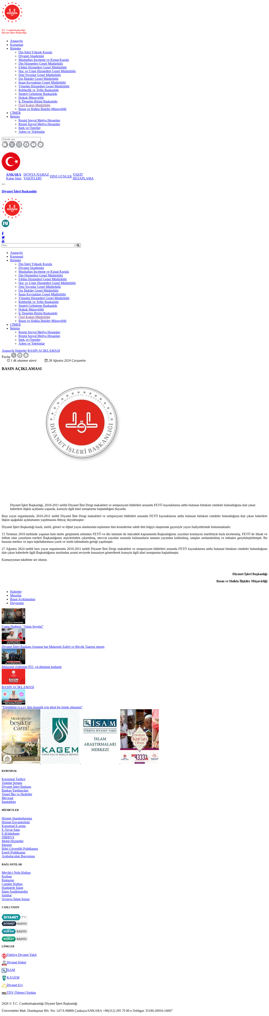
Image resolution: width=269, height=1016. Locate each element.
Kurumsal (16, 44)
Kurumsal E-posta (14, 826)
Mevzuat (7, 798)
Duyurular (17, 603)
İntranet (7, 845)
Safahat (7, 895)
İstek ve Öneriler (29, 128)
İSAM (11, 970)
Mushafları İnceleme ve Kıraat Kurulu (43, 60)
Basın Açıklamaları (22, 599)
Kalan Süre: (14, 176)
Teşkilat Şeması (12, 783)
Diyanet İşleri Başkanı (16, 786)
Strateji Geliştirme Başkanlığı (37, 94)
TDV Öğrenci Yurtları (21, 992)
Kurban (7, 876)
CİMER (15, 113)
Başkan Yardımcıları (15, 790)
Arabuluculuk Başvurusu (18, 856)
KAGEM (13, 977)
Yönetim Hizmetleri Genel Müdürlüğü (43, 86)
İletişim (15, 116)
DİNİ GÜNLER (61, 176)
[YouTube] (3, 241)
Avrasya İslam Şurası (16, 899)
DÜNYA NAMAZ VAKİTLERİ (36, 176)
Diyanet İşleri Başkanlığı (19, 191)
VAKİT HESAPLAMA (83, 176)
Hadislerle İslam (12, 887)
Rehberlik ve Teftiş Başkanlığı (38, 90)
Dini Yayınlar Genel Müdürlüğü (39, 75)
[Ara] (78, 245)
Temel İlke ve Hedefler (17, 794)
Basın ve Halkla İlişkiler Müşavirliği (42, 109)
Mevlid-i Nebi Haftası (16, 872)
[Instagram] (3, 229)
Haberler (21, 350)
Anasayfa (16, 41)
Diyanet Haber (16, 962)
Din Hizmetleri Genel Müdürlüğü (40, 63)
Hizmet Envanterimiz (16, 822)
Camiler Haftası (12, 884)
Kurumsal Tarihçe (13, 779)
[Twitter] (3, 237)
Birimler (15, 48)
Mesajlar (15, 595)
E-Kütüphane (11, 833)
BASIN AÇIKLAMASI (44, 350)
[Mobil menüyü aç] (3, 184)
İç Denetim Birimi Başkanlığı (37, 101)
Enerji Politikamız (13, 852)
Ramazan (8, 880)
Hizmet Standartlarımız (17, 818)
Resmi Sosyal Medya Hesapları (39, 120)
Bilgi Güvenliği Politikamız (20, 848)
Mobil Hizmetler (13, 841)
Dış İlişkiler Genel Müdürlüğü (38, 78)
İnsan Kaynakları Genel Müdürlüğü (42, 82)
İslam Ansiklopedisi (15, 891)
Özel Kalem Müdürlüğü (34, 105)
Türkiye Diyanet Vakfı (22, 955)
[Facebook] (3, 233)
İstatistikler (9, 802)
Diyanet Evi (15, 985)
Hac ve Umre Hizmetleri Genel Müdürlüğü (47, 71)
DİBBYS (8, 837)
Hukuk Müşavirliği (31, 97)
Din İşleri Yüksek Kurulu (35, 52)
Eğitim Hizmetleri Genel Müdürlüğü (42, 67)
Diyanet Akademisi (31, 56)
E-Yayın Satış (11, 830)
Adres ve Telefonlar (31, 131)
